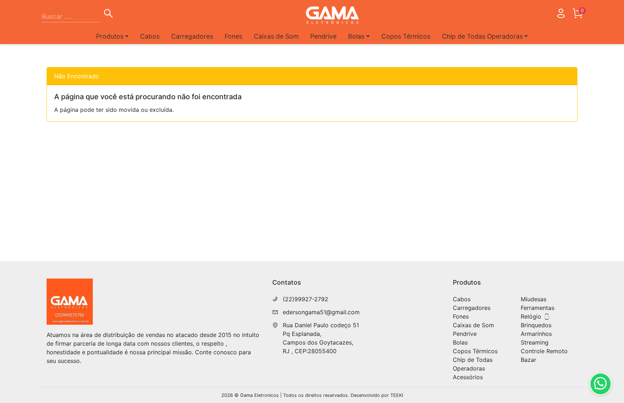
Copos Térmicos (405, 36)
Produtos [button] (110, 36)
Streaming (535, 342)
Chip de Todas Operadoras (473, 364)
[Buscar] (108, 14)
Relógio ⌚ (535, 316)
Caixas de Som (276, 36)
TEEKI (396, 395)
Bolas (460, 342)
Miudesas (533, 299)
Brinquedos (536, 325)
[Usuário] (560, 14)
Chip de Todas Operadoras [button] (482, 36)
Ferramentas (537, 307)
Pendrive (323, 36)
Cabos (150, 36)
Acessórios (468, 377)
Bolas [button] (356, 36)
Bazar (528, 359)
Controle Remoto (544, 351)
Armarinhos (536, 333)
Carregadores (192, 36)
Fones (233, 36)
